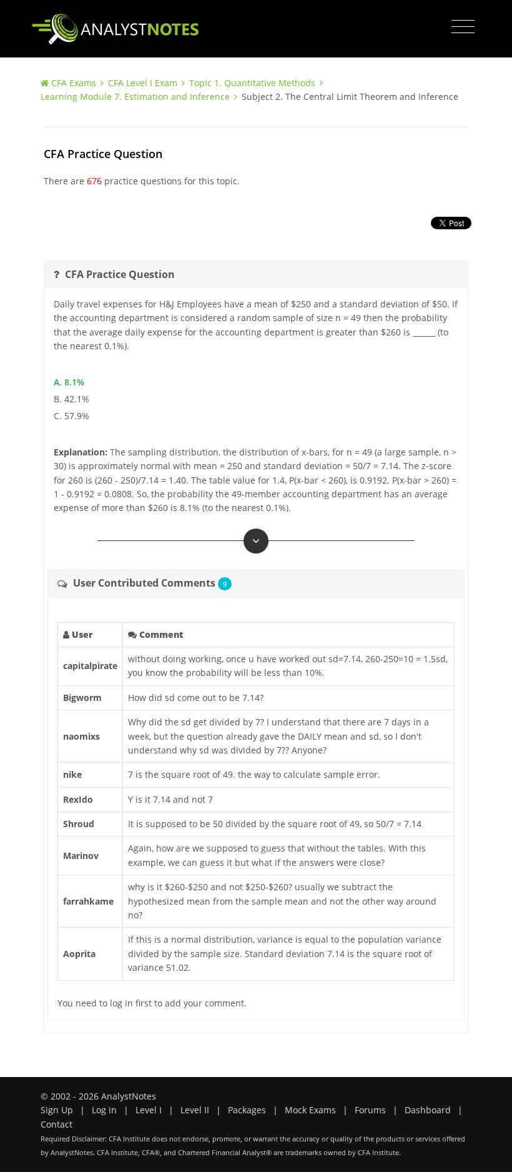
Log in (104, 1110)
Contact (56, 1124)
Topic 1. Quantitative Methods (252, 83)
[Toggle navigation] (463, 27)
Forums (370, 1110)
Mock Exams (310, 1110)
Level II (194, 1110)
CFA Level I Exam (142, 83)
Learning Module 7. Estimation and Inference (135, 96)
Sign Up (57, 1110)
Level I (148, 1110)
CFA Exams (73, 83)
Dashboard (428, 1110)
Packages (247, 1110)
